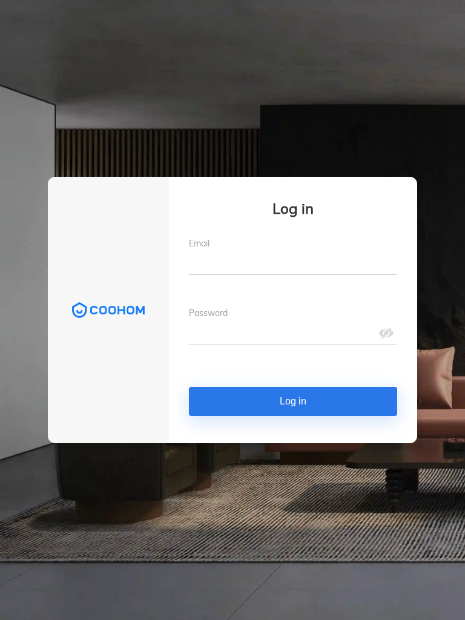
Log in (293, 401)
